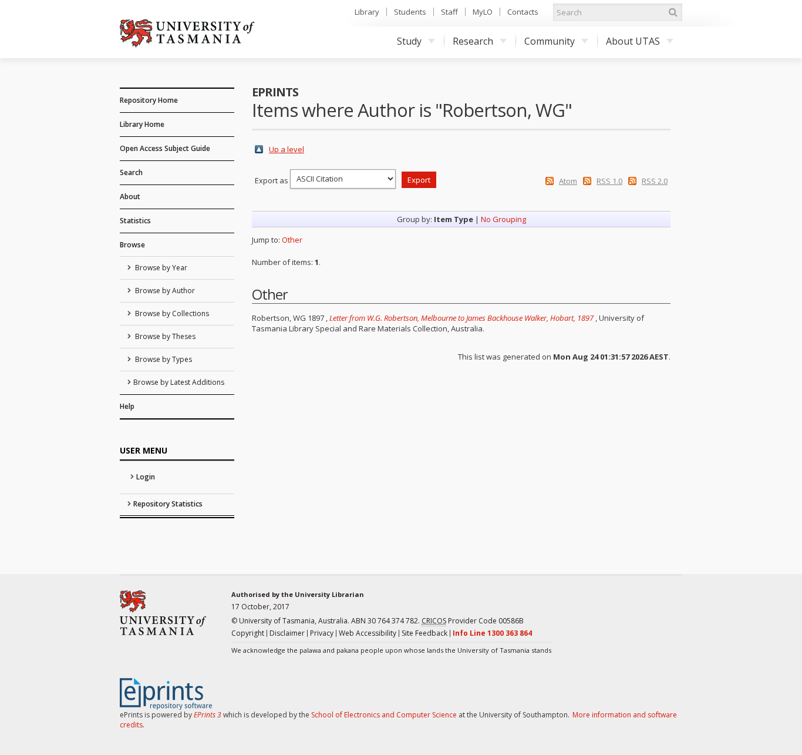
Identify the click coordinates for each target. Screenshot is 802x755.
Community (549, 41)
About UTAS (633, 41)
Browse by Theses (164, 336)
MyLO (483, 11)
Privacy (321, 633)
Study (409, 41)
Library (367, 11)
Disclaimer (287, 633)
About (130, 197)
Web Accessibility (367, 633)
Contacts (522, 11)
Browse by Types (162, 359)
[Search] (672, 12)
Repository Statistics (168, 504)
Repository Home (149, 100)
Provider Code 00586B (473, 621)
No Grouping (503, 219)
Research (473, 41)
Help (127, 406)
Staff (449, 11)
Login (145, 477)
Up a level (286, 149)
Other (292, 239)
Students (410, 11)
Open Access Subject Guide (165, 148)
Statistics (135, 221)
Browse (132, 245)
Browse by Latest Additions (178, 382)
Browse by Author (164, 291)
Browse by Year (160, 268)
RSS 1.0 (609, 181)
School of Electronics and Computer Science (384, 715)
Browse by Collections (171, 313)
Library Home (142, 124)
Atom (568, 181)
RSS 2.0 (655, 181)
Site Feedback (424, 633)
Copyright (247, 633)
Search (131, 172)
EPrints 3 (207, 715)
